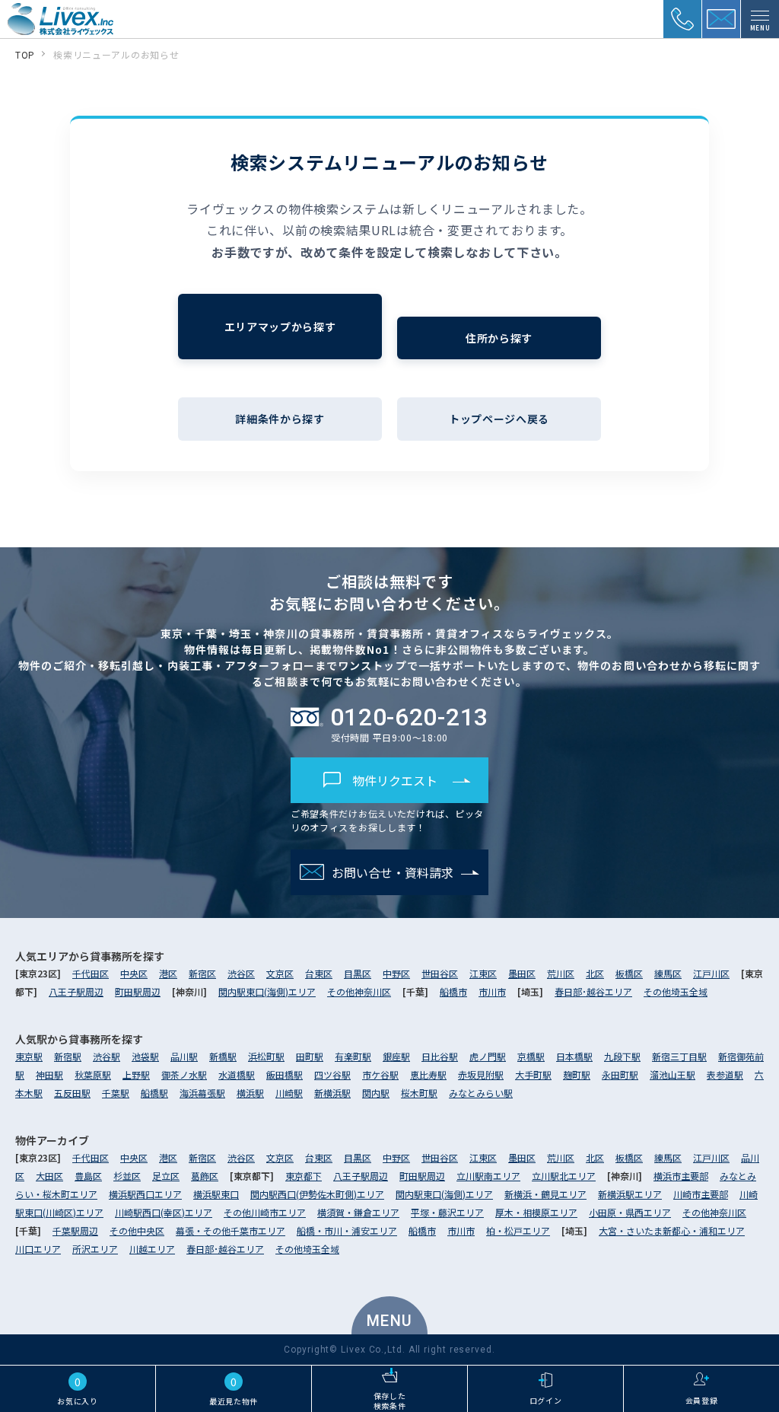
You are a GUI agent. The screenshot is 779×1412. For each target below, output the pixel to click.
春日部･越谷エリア (593, 991)
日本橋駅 (574, 1056)
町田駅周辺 (138, 991)
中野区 (396, 973)
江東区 (483, 973)
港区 (168, 973)
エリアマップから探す (280, 326)
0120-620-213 (409, 717)
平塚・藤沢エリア (447, 1212)
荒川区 (560, 973)
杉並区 (127, 1175)
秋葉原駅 (93, 1074)
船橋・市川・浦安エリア (347, 1230)
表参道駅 (725, 1074)
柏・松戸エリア (518, 1230)
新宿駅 (67, 1056)
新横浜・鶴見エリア (545, 1193)
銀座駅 (396, 1056)
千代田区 (90, 973)
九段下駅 (622, 1056)
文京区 (280, 973)
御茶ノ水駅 (184, 1074)
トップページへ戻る (499, 418)
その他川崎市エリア (265, 1212)
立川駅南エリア (488, 1175)
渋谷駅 (106, 1056)
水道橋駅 (236, 1074)
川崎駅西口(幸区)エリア (163, 1212)
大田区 (49, 1175)
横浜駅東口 (216, 1193)
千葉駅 (115, 1092)
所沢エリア (95, 1248)
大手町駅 (533, 1074)
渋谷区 (241, 973)
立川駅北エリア (564, 1175)
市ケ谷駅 (380, 1074)
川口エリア (38, 1248)
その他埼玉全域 (675, 991)
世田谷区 (439, 973)
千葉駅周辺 (75, 1230)
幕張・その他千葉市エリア (230, 1230)
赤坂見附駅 (481, 1074)
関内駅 (376, 1092)
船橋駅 (154, 1092)
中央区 (134, 973)
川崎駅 (289, 1092)
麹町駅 (576, 1074)
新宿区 (202, 973)
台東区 (318, 973)
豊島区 (88, 1175)
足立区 (166, 1175)
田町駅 (309, 1056)
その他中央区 (137, 1230)
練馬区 (668, 973)
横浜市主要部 (680, 1175)
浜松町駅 (266, 1056)
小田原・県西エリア (630, 1212)
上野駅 (136, 1074)
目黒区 (357, 973)
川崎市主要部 (700, 1193)
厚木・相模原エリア (536, 1212)
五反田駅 (72, 1092)
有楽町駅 (353, 1056)
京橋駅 (531, 1056)
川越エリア (152, 1248)
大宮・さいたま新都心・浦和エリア (672, 1230)
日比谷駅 (439, 1056)
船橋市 (453, 991)
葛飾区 (204, 1175)
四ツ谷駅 (332, 1074)
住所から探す (499, 338)
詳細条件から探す (280, 418)
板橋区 (629, 973)
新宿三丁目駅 (679, 1056)
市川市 (492, 991)
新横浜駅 (332, 1092)
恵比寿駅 (428, 1074)
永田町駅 (620, 1074)
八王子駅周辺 (76, 991)
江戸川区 (711, 973)
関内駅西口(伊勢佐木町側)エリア (317, 1193)
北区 (595, 973)
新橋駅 (223, 1056)
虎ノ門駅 (487, 1056)
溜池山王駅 (672, 1074)
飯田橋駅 (284, 1074)
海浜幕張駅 (202, 1092)
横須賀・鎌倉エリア (358, 1212)
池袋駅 (145, 1056)
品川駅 (184, 1056)
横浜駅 (250, 1092)
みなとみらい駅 (481, 1092)
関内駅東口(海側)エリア (267, 991)
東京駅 (29, 1056)
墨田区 (522, 973)
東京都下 (303, 1175)
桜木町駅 (419, 1092)
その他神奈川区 (359, 991)
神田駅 (49, 1074)
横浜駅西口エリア (145, 1193)
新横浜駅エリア (630, 1193)
